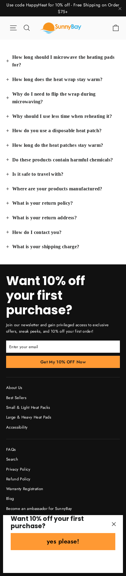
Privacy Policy (18, 469)
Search (12, 459)
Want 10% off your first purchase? (45, 294)
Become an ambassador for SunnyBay (39, 508)
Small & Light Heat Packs (28, 407)
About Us (14, 387)
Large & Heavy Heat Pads (28, 417)
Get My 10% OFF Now (63, 362)
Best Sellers (16, 398)
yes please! (63, 541)
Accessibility (17, 427)
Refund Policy (18, 479)
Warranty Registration (24, 489)
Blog (10, 498)
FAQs (11, 449)
